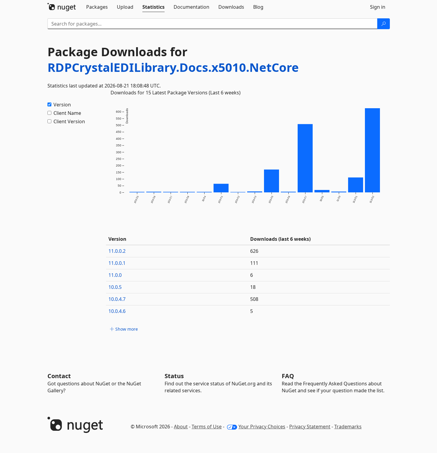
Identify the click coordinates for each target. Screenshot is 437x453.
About (181, 426)
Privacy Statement (309, 426)
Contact (59, 376)
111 (254, 263)
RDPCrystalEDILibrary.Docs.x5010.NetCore (173, 67)
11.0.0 (115, 275)
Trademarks (348, 426)
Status (174, 376)
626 (254, 251)
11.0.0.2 (117, 251)
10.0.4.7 (117, 299)
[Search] (383, 23)
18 (253, 287)
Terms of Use (207, 426)
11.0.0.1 (117, 263)
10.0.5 (115, 287)
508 (254, 299)
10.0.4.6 (117, 311)
